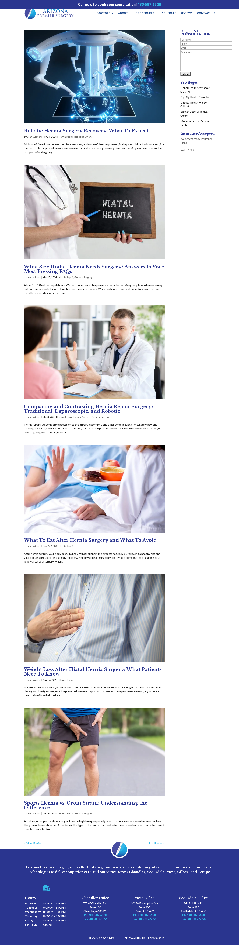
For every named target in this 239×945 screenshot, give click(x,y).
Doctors (103, 13)
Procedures (145, 13)
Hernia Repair (66, 136)
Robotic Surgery (83, 136)
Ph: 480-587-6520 (95, 915)
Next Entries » (156, 843)
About (123, 13)
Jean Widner (34, 136)
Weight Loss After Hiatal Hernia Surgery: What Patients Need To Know (93, 672)
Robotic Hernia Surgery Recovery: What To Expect (86, 131)
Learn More (187, 149)
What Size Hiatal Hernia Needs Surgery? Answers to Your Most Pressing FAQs (94, 269)
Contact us (206, 13)
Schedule (169, 13)
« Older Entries (33, 843)
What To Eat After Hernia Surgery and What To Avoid (90, 540)
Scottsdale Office (193, 898)
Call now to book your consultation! (119, 4)
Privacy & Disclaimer (101, 938)
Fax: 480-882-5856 (95, 919)
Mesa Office (144, 898)
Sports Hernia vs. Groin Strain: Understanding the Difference (85, 805)
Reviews (187, 13)
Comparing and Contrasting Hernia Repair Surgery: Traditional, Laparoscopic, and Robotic (88, 409)
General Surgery (83, 277)
